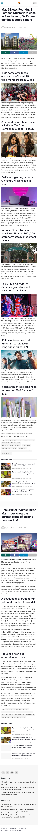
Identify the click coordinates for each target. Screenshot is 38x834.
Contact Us (22, 828)
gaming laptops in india (13, 440)
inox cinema (28, 712)
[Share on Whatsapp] (5, 52)
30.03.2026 (22, 27)
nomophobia (22, 448)
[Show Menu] (2, 3)
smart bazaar (30, 714)
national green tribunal (9, 448)
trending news (6, 453)
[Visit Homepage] (19, 3)
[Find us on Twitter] (7, 772)
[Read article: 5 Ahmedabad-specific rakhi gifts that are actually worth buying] (6, 492)
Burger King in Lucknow (13, 709)
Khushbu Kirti (11, 527)
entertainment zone (8, 712)
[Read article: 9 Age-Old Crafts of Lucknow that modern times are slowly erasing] (6, 748)
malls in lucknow (7, 714)
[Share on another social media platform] (32, 52)
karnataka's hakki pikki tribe (11, 442)
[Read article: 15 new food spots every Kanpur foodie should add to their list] (6, 466)
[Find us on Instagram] (12, 772)
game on (19, 712)
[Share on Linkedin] (23, 52)
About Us (4, 828)
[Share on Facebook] (14, 52)
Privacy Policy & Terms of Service (11, 830)
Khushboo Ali (16, 468)
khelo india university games (11, 445)
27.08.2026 (26, 494)
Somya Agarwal (17, 486)
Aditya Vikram (11, 27)
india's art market (28, 440)
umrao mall (5, 717)
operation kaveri (7, 451)
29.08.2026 (25, 468)
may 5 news (26, 445)
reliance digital (19, 714)
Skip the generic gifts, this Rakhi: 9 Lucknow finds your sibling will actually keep (23, 474)
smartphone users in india (23, 451)
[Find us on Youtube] (16, 772)
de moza (25, 709)
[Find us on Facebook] (3, 772)
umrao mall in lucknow (18, 717)
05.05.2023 (22, 527)
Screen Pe (13, 828)
